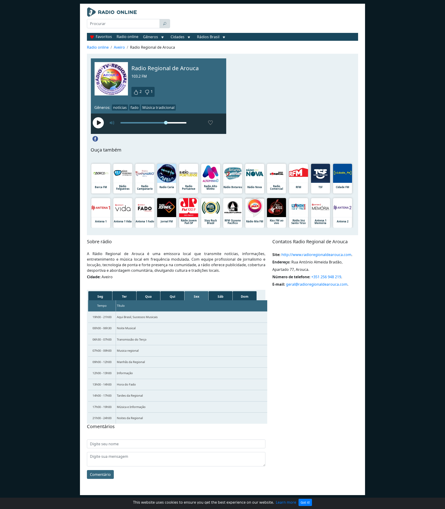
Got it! (305, 502)
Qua (148, 296)
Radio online (127, 36)
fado (134, 107)
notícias (120, 107)
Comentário (100, 474)
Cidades (177, 36)
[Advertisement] (265, 19)
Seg (100, 296)
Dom (244, 296)
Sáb (220, 296)
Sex (196, 296)
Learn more (286, 502)
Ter (124, 296)
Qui (172, 296)
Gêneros (150, 36)
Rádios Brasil (208, 36)
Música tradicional (158, 107)
